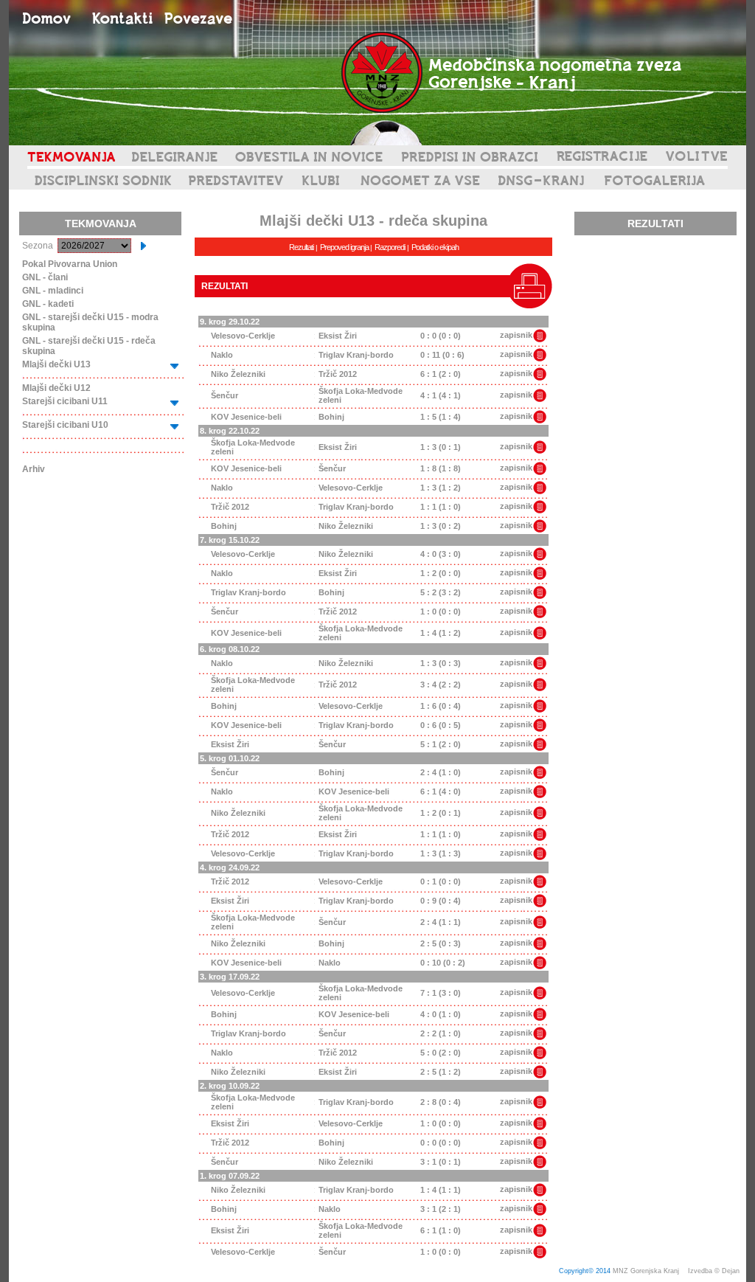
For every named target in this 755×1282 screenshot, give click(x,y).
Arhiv (33, 469)
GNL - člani (45, 277)
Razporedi (390, 247)
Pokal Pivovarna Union (69, 264)
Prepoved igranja (345, 247)
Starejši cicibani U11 (65, 401)
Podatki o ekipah (435, 247)
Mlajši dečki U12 (56, 388)
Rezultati (301, 247)
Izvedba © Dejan (715, 1271)
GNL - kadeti (48, 304)
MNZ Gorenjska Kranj (646, 1271)
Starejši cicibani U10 (65, 425)
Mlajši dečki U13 (56, 364)
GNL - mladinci (52, 290)
